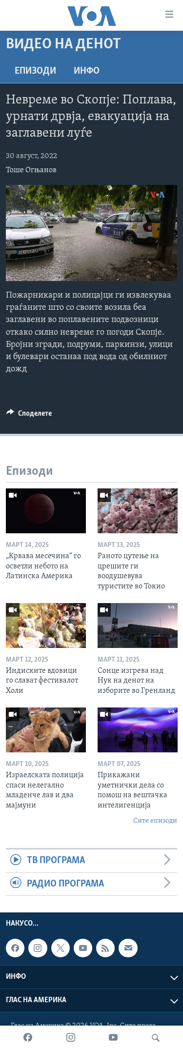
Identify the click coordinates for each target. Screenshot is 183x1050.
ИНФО (87, 71)
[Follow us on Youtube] (83, 948)
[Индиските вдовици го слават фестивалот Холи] (46, 625)
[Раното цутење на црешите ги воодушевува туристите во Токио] (138, 510)
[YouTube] (113, 1038)
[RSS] (105, 948)
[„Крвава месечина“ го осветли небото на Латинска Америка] (46, 510)
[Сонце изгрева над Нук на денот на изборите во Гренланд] (138, 625)
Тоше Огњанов (31, 170)
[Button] (29, 415)
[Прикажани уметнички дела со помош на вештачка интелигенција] (138, 729)
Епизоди (35, 71)
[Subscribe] (128, 948)
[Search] (155, 1038)
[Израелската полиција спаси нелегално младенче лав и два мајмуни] (46, 729)
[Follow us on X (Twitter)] (60, 948)
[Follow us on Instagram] (37, 948)
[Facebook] (28, 1038)
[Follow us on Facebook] (15, 948)
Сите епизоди (155, 821)
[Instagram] (71, 1038)
